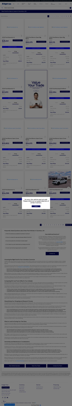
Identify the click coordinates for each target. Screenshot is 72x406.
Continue (36, 206)
